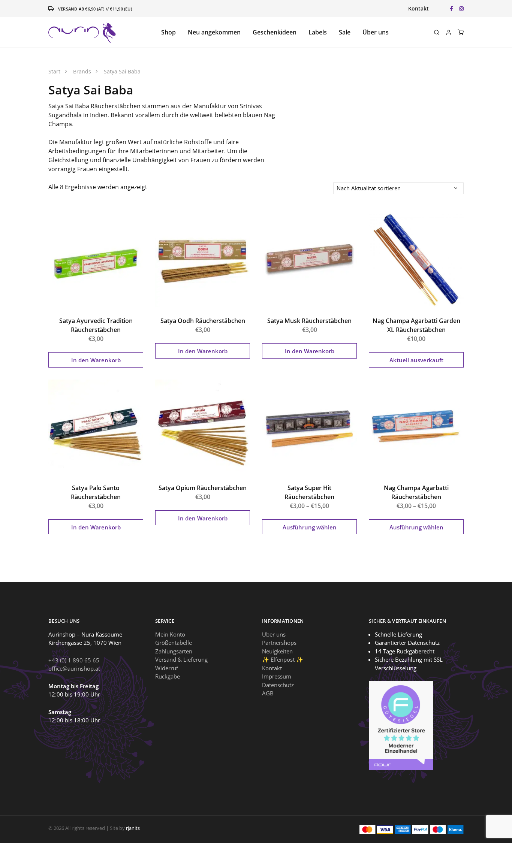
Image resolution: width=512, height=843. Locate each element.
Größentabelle (173, 642)
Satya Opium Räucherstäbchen (203, 488)
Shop (168, 32)
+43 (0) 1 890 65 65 (73, 660)
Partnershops (279, 642)
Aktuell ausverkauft (416, 360)
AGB (268, 693)
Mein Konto (170, 634)
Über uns (375, 32)
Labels (317, 32)
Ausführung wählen (310, 527)
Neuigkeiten (277, 651)
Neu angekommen (214, 32)
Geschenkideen (274, 32)
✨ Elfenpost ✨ (282, 659)
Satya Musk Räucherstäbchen (309, 321)
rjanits (133, 828)
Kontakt (418, 8)
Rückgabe (167, 676)
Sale (344, 32)
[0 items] (461, 32)
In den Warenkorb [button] (96, 360)
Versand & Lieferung (181, 659)
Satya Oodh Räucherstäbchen (202, 321)
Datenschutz (278, 685)
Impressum (276, 676)
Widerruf (166, 668)
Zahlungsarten (173, 651)
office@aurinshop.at (74, 668)
